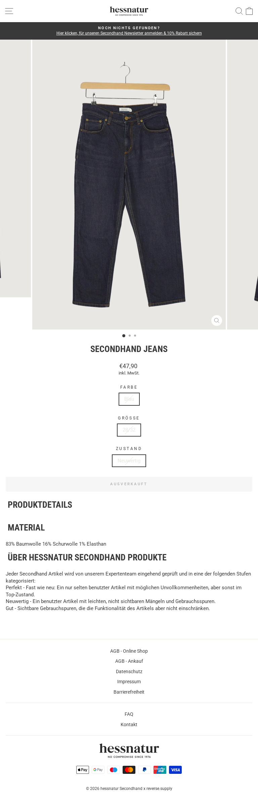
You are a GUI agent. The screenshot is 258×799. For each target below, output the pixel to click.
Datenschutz (129, 671)
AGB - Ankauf (129, 661)
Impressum (129, 681)
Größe (129, 418)
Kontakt (129, 724)
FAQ (129, 714)
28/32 (129, 430)
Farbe (129, 387)
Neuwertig (129, 461)
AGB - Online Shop (129, 651)
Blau (129, 399)
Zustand (129, 448)
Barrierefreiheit (129, 692)
